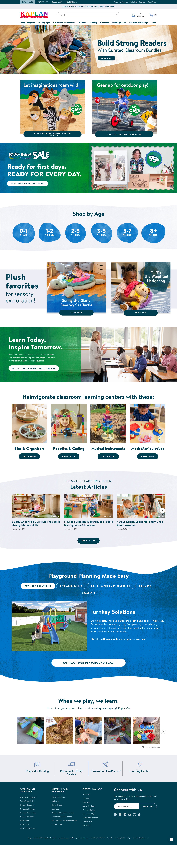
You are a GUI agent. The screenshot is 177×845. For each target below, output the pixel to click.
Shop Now (109, 6)
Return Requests (27, 805)
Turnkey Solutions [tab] (38, 586)
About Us (86, 794)
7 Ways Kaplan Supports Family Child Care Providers (140, 523)
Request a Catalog (37, 771)
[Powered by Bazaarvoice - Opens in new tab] (151, 747)
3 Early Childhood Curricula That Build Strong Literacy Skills (36, 523)
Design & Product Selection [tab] (110, 586)
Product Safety (89, 810)
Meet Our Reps (89, 806)
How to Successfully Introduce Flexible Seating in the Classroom (88, 523)
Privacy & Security (122, 837)
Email (109, 837)
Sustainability (88, 813)
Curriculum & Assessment (64, 22)
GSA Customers (27, 816)
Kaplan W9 (87, 821)
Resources (104, 22)
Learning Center (119, 22)
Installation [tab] (88, 593)
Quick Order (152, 2)
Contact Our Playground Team (88, 662)
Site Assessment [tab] (71, 586)
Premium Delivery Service (73, 772)
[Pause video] (95, 186)
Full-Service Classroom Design (64, 820)
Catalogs (142, 2)
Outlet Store (57, 824)
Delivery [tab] (145, 586)
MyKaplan (56, 801)
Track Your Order (27, 801)
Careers (86, 798)
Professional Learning (88, 22)
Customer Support (121, 2)
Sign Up (148, 806)
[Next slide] (162, 510)
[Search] (115, 14)
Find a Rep (133, 2)
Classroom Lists (58, 797)
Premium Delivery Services (63, 812)
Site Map (86, 825)
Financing (24, 824)
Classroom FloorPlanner (106, 771)
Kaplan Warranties (28, 812)
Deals (153, 22)
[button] (138, 15)
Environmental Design (138, 22)
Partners (86, 802)
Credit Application (28, 828)
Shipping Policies (27, 808)
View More (90, 540)
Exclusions (24, 820)
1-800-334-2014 (97, 837)
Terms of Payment (90, 817)
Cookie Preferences (141, 837)
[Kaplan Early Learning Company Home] (34, 15)
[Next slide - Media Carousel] (163, 731)
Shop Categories (28, 22)
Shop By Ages (44, 22)
